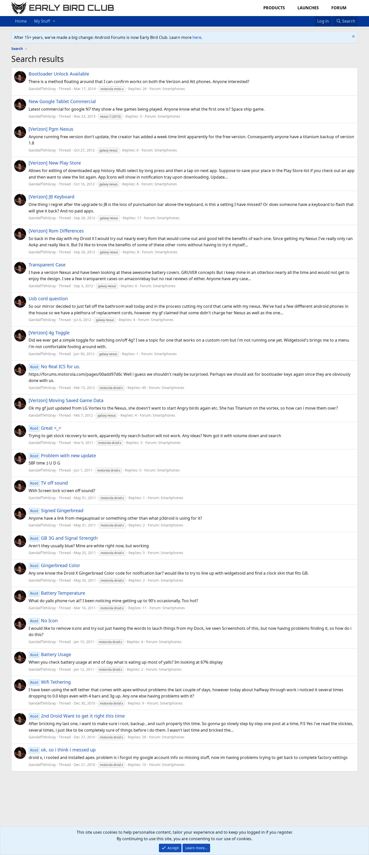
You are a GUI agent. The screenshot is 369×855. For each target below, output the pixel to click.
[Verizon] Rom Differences (56, 231)
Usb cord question (48, 298)
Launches (308, 8)
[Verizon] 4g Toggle (49, 333)
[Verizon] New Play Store (55, 163)
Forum (338, 8)
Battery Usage (50, 654)
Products (274, 8)
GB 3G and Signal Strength (64, 538)
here (197, 37)
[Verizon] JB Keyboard (51, 197)
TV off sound (49, 483)
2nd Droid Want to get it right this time (77, 716)
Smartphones (173, 88)
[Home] (307, 18)
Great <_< (45, 428)
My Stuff (42, 21)
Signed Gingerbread (56, 510)
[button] (54, 21)
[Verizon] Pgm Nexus (51, 129)
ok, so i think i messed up (63, 750)
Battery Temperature (57, 593)
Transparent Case (47, 265)
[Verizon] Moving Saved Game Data (66, 400)
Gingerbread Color (55, 565)
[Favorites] (312, 18)
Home (21, 21)
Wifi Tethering (50, 682)
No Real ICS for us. (55, 366)
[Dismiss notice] (353, 37)
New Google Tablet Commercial (62, 101)
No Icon (44, 620)
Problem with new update (63, 455)
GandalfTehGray (42, 88)
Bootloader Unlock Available (59, 74)
